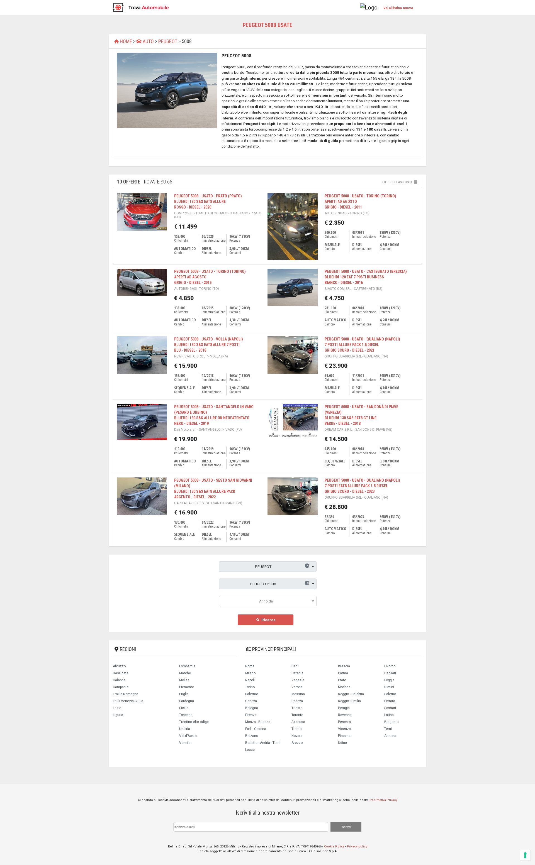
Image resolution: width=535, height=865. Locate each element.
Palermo (251, 694)
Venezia (297, 680)
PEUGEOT (167, 41)
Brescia (344, 666)
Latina (389, 715)
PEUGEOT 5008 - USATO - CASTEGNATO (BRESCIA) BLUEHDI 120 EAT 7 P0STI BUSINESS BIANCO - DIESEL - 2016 (366, 277)
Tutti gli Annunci (397, 182)
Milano (250, 673)
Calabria (119, 680)
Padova (297, 701)
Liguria (118, 715)
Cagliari (390, 673)
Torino (250, 687)
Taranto (297, 715)
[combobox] (268, 566)
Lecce (250, 750)
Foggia (389, 680)
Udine (342, 743)
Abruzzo (119, 666)
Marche (185, 673)
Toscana (186, 715)
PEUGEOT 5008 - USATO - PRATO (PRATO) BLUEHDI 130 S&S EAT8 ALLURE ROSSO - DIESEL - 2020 (208, 201)
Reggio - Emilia (349, 701)
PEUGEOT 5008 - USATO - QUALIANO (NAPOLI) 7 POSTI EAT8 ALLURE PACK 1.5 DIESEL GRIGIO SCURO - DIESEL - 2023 (362, 486)
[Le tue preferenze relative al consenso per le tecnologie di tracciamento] (525, 855)
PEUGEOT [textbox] (282, 566)
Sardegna (186, 701)
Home (126, 41)
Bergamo (391, 722)
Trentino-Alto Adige (194, 722)
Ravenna (345, 715)
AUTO (148, 41)
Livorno (389, 666)
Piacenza (345, 736)
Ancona (390, 736)
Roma (249, 666)
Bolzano (251, 736)
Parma (343, 673)
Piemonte (186, 687)
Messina (298, 694)
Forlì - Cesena (255, 729)
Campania (120, 687)
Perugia (344, 708)
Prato (342, 680)
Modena (344, 687)
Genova (251, 701)
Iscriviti (346, 827)
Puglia (184, 694)
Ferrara (389, 701)
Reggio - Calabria (351, 694)
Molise (184, 680)
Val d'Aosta (188, 736)
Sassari (390, 708)
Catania (297, 673)
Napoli (250, 680)
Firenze (251, 715)
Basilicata (120, 673)
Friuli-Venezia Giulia (128, 701)
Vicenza (344, 729)
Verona (297, 687)
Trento (296, 729)
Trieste (296, 708)
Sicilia (183, 708)
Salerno (390, 694)
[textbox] (267, 601)
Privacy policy (357, 846)
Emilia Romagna (125, 694)
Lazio (117, 708)
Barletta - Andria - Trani (262, 743)
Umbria (184, 729)
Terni (388, 729)
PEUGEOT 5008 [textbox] (279, 583)
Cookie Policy (334, 846)
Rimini (389, 687)
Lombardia (187, 666)
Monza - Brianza (257, 722)
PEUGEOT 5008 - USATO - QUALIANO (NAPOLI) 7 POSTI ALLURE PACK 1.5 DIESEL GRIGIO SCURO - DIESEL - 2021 (362, 344)
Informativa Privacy (383, 800)
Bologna (251, 708)
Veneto (184, 743)
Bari (294, 666)
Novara (296, 736)
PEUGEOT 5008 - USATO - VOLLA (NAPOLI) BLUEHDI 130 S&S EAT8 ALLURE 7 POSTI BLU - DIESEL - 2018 (208, 344)
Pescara (344, 722)
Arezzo (297, 743)
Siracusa (298, 722)
